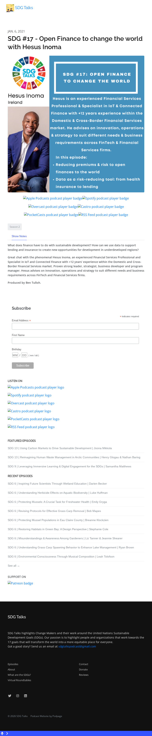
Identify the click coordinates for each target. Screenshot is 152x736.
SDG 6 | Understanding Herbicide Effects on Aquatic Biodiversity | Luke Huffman (58, 492)
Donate (83, 669)
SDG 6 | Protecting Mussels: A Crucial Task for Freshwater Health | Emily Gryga (57, 501)
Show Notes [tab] (19, 236)
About (11, 669)
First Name (18, 335)
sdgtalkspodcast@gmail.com (77, 646)
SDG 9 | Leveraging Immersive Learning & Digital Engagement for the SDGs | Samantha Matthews (69, 466)
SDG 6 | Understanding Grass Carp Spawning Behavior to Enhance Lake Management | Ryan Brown (71, 547)
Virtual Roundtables (19, 680)
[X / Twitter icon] (10, 695)
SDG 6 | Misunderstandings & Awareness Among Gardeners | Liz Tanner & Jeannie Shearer (65, 538)
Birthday (16, 349)
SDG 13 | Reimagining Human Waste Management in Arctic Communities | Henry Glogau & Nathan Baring (74, 457)
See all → (14, 565)
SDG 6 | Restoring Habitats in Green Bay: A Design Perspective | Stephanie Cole (58, 529)
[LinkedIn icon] (26, 695)
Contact (83, 664)
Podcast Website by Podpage (46, 716)
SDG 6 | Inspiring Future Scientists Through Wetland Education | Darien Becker (57, 483)
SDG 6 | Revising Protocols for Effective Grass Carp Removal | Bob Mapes (54, 511)
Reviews (83, 675)
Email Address (21, 320)
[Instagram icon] (18, 695)
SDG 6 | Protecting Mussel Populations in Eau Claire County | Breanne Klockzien (58, 520)
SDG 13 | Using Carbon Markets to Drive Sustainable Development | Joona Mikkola (60, 448)
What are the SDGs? (19, 675)
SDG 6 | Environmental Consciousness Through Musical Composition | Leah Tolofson (61, 556)
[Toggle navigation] (145, 9)
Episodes (13, 664)
